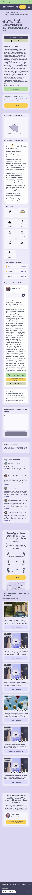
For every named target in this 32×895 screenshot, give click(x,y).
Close (28, 892)
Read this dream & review (16, 751)
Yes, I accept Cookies (8, 892)
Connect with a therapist (17, 375)
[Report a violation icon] (20, 46)
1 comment (7, 472)
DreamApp (5, 12)
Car (17, 12)
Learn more (5, 888)
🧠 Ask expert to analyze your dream (16, 379)
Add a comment (16, 434)
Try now (23, 7)
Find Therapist (16, 89)
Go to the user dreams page (10, 598)
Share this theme (17, 41)
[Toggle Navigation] (29, 7)
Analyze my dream (17, 37)
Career (12, 12)
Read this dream (16, 627)
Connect (18, 2)
